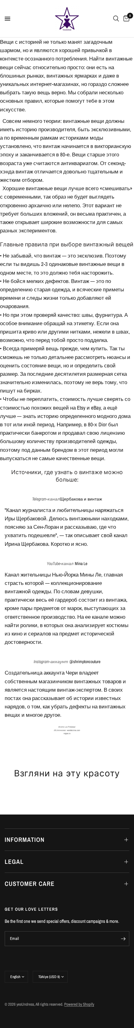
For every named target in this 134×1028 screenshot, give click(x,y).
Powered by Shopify (79, 1004)
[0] (125, 18)
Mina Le (81, 563)
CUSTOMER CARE (30, 883)
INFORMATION (25, 839)
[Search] (116, 18)
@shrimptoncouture (84, 661)
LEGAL (14, 861)
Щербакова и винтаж (81, 499)
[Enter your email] (123, 938)
